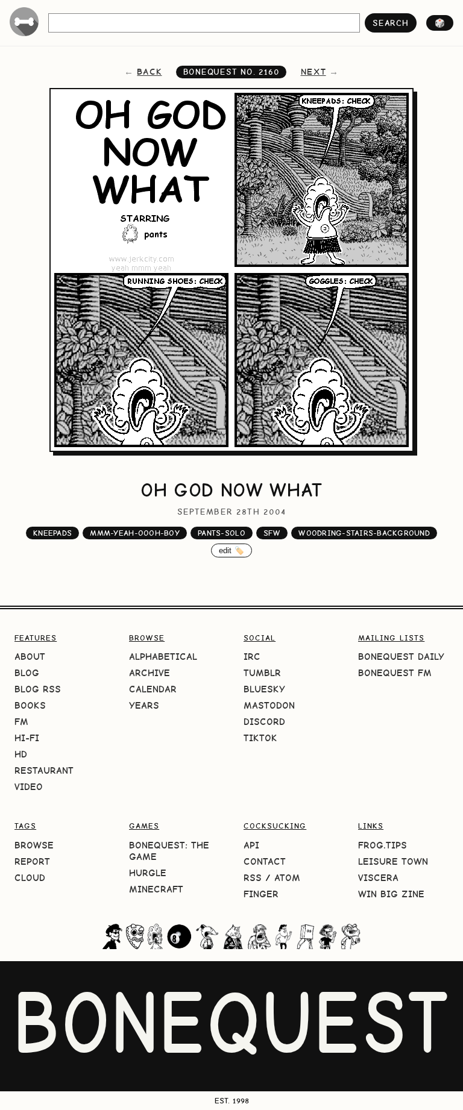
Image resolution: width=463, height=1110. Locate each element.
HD (20, 754)
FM (21, 721)
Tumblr (262, 673)
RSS (253, 877)
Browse (34, 845)
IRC (252, 656)
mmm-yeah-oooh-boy (134, 533)
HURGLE (147, 873)
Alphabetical (163, 656)
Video (28, 786)
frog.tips (382, 845)
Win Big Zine (391, 894)
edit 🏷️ (232, 550)
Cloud (29, 877)
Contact (265, 861)
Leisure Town (393, 861)
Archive (149, 673)
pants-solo (221, 533)
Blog (26, 673)
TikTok (260, 738)
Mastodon (269, 705)
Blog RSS (37, 689)
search (390, 23)
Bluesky (264, 689)
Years (144, 705)
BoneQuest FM (395, 673)
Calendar (153, 689)
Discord (264, 721)
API (251, 845)
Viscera (378, 877)
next (313, 71)
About (29, 656)
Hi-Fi (26, 738)
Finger (261, 894)
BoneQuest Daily (401, 656)
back (149, 71)
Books (30, 705)
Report (32, 861)
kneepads (52, 533)
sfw (271, 533)
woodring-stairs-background (364, 533)
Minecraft (156, 889)
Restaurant (44, 770)
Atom (287, 877)
